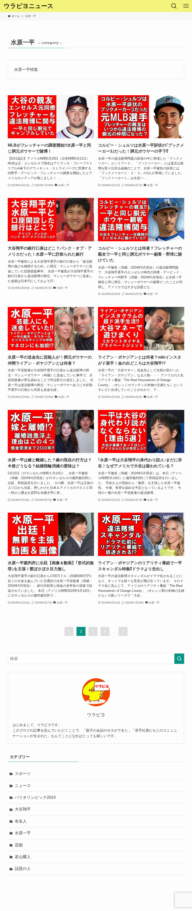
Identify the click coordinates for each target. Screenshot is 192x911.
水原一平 (23, 833)
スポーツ (23, 773)
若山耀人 (23, 857)
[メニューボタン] (186, 6)
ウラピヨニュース (29, 6)
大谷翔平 (23, 809)
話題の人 (23, 868)
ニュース (23, 785)
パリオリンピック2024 (35, 797)
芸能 (19, 845)
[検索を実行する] (179, 658)
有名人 (21, 821)
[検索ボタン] (174, 6)
